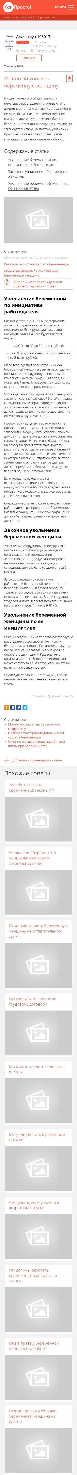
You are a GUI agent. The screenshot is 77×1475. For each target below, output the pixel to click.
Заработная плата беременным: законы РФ (31, 787)
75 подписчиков (44, 51)
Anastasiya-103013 (33, 36)
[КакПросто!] (17, 7)
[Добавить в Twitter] (25, 707)
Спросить (29, 58)
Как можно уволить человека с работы (37, 1069)
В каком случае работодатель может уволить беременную (36, 735)
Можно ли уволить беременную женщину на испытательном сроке (38, 931)
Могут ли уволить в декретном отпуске (37, 1137)
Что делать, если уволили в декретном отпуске (34, 1205)
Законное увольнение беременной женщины (38, 174)
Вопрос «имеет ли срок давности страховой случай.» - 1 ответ (38, 284)
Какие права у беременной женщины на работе (34, 1345)
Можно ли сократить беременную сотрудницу (34, 726)
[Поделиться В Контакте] (12, 707)
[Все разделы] (71, 7)
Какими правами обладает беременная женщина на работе (33, 1416)
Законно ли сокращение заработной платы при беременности (36, 743)
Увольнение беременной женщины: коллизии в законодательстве (32, 858)
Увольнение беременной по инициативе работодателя (32, 162)
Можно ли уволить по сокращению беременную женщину (31, 273)
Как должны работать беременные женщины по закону (33, 1275)
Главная (7, 17)
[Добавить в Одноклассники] (6, 707)
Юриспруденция (25, 17)
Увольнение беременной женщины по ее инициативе (38, 185)
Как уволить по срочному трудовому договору (32, 1001)
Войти (60, 7)
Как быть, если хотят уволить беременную (36, 264)
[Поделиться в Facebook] (18, 707)
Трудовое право (46, 17)
